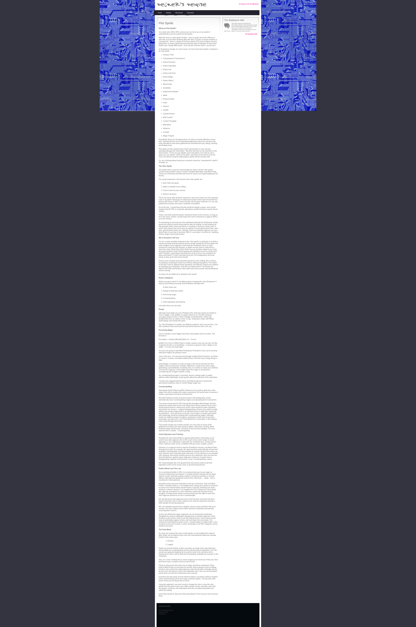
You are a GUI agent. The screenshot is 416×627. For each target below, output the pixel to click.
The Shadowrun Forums (166, 610)
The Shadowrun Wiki (251, 34)
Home (160, 13)
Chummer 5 (162, 614)
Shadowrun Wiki (163, 612)
